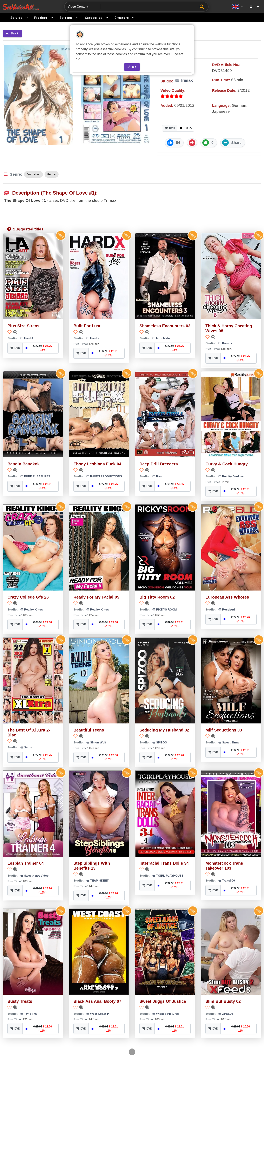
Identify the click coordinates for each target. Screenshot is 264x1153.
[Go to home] (20, 7)
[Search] (203, 7)
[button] (174, 142)
